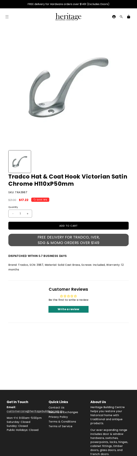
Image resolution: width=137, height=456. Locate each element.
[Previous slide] (12, 161)
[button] (7, 16)
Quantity (13, 207)
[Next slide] (125, 161)
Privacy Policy (58, 417)
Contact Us (56, 407)
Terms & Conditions (62, 422)
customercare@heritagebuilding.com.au (35, 411)
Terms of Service (61, 426)
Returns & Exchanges (63, 412)
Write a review (68, 309)
